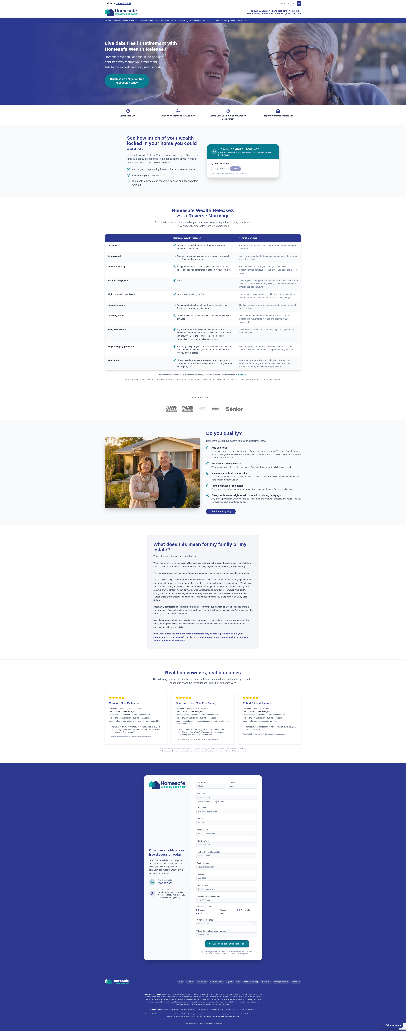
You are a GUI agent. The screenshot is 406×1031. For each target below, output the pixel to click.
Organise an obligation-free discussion (226, 944)
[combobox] (226, 833)
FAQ (167, 20)
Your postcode (222, 164)
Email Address (202, 863)
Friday (222, 914)
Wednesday (246, 910)
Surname (231, 782)
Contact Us (241, 20)
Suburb (199, 819)
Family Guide (229, 20)
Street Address (202, 808)
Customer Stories (146, 20)
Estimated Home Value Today (208, 896)
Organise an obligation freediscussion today (127, 81)
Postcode (200, 874)
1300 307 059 (123, 3)
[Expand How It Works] (136, 20)
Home (108, 20)
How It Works (128, 20)
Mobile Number (202, 841)
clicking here (242, 375)
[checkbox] (197, 910)
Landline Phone (208, 852)
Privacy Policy (207, 1016)
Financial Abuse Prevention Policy (227, 1016)
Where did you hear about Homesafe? (212, 931)
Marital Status (202, 830)
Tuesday (223, 910)
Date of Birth (201, 793)
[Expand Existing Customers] (221, 20)
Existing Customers (211, 20)
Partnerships (195, 20)
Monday (203, 910)
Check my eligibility (221, 511)
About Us (117, 20)
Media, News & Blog (179, 20)
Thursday (204, 914)
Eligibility (159, 20)
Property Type (202, 885)
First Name (201, 782)
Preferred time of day (205, 920)
